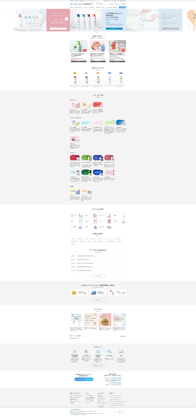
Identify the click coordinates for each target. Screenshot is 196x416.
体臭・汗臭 (101, 238)
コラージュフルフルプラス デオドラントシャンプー (98, 86)
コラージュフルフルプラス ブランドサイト (117, 405)
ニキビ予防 (73, 238)
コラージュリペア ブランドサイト (115, 403)
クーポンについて (101, 404)
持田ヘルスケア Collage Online (76, 395)
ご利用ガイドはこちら (98, 365)
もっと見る (98, 275)
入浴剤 (115, 221)
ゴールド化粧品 (84, 109)
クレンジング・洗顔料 (74, 215)
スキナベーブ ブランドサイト (115, 399)
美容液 (115, 215)
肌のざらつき (117, 238)
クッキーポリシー (75, 412)
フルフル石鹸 (83, 127)
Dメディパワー (73, 143)
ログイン (118, 4)
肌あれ (120, 241)
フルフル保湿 (118, 127)
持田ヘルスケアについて (101, 7)
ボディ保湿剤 (73, 226)
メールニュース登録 (89, 400)
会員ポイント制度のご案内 (102, 402)
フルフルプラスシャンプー (75, 162)
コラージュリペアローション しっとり (109, 86)
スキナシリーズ (84, 196)
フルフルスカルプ (96, 177)
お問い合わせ (115, 7)
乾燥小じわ (80, 238)
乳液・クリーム (103, 215)
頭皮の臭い (73, 244)
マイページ (87, 402)
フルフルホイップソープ (109, 127)
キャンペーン (86, 7)
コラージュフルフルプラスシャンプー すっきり (86, 86)
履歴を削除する (123, 336)
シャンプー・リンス (87, 221)
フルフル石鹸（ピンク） (97, 127)
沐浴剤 (86, 226)
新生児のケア (101, 241)
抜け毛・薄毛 (93, 238)
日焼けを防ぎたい (74, 241)
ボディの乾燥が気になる (111, 241)
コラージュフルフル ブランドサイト (116, 395)
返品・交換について (101, 398)
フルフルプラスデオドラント (86, 163)
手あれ (86, 238)
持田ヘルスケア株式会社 (74, 397)
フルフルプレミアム (85, 177)
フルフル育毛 (106, 177)
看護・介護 (102, 226)
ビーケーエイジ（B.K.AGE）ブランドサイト (117, 401)
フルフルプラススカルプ (97, 162)
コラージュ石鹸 (73, 127)
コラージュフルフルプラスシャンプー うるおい (75, 86)
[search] (96, 3)
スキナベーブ (72, 196)
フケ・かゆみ (88, 241)
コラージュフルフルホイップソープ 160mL (121, 86)
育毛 (100, 221)
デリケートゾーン (109, 238)
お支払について (100, 400)
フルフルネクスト (73, 177)
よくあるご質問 (108, 7)
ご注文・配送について (102, 397)
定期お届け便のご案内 (90, 398)
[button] (96, 32)
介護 (95, 241)
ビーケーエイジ (73, 109)
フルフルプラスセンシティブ (109, 163)
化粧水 (86, 215)
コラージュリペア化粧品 (97, 109)
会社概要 (72, 402)
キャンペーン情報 (88, 395)
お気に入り (112, 4)
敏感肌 (82, 241)
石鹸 (72, 221)
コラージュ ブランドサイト (114, 397)
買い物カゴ (124, 4)
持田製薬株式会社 (73, 399)
